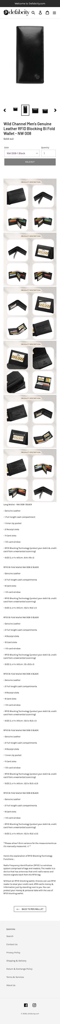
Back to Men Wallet (32, 909)
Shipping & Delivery (16, 960)
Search (9, 936)
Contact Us (11, 944)
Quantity (45, 147)
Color (6, 147)
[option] (15, 109)
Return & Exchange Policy (19, 969)
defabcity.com (33, 1014)
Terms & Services (15, 977)
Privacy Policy (13, 952)
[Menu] (54, 12)
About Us (10, 985)
